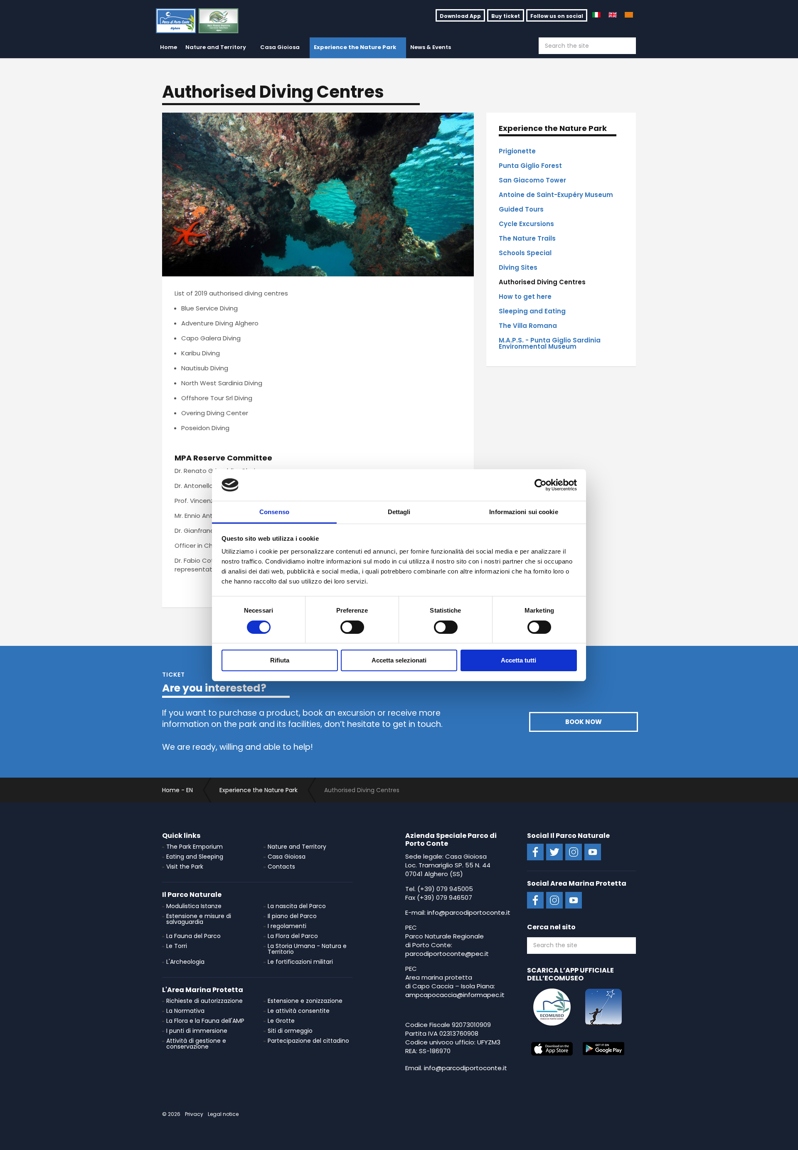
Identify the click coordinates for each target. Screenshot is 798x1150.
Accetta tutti (518, 660)
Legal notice (223, 1114)
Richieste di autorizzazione (204, 1001)
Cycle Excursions (526, 223)
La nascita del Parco (297, 906)
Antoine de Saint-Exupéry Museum (556, 194)
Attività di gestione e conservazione (196, 1043)
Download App (460, 16)
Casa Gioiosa (280, 47)
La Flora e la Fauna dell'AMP (205, 1021)
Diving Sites (518, 267)
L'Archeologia (185, 962)
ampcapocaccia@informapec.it (455, 994)
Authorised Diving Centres (542, 282)
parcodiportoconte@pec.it (447, 953)
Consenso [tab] (274, 511)
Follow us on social (556, 16)
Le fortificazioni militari (300, 962)
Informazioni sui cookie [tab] (523, 511)
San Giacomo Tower (532, 180)
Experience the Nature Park (355, 47)
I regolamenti (287, 926)
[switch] (352, 627)
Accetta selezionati (399, 660)
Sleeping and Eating (532, 311)
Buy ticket (505, 16)
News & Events (430, 47)
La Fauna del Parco (193, 936)
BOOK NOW (583, 721)
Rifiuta (279, 660)
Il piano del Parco (292, 916)
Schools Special (525, 253)
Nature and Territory (215, 47)
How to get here (525, 296)
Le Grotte (281, 1021)
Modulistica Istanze (194, 906)
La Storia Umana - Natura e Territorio (307, 949)
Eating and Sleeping (194, 856)
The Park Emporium (194, 847)
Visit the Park (184, 866)
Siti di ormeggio (290, 1031)
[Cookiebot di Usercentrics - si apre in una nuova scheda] (540, 485)
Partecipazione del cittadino (308, 1041)
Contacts (281, 866)
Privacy (194, 1114)
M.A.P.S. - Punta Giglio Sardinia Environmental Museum (550, 343)
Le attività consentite (299, 1011)
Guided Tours (521, 209)
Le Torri (176, 946)
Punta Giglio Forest (530, 165)
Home (168, 47)
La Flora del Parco (293, 936)
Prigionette (517, 151)
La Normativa (185, 1011)
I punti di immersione (196, 1031)
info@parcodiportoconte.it (468, 912)
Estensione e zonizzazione (305, 1001)
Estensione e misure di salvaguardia (198, 919)
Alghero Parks (203, 20)
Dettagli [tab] (399, 511)
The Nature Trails (527, 238)
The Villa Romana (528, 325)
